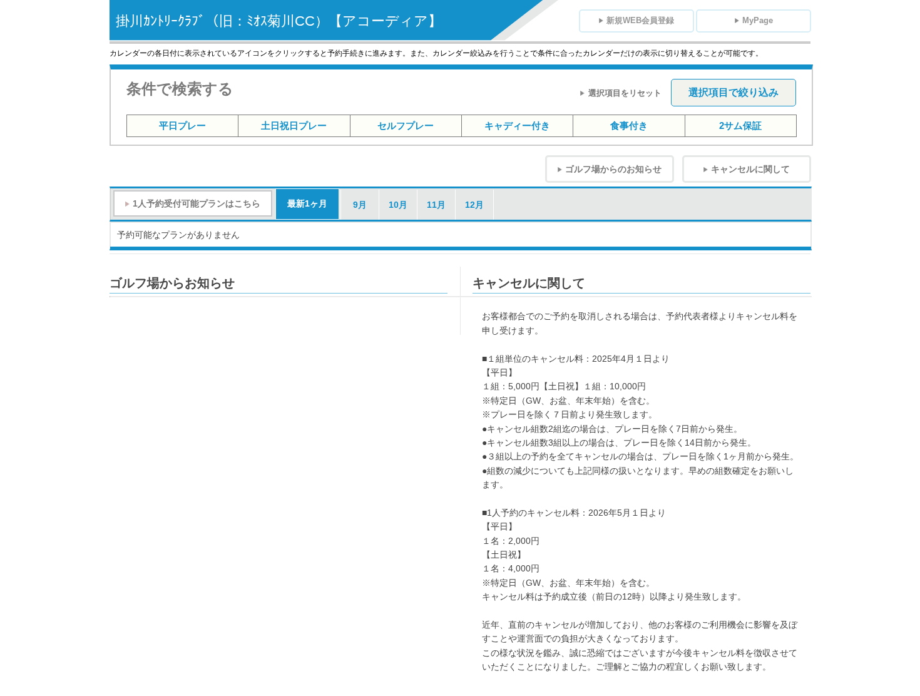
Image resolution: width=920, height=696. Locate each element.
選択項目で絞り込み (733, 92)
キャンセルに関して (750, 169)
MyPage (757, 20)
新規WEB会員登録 (640, 20)
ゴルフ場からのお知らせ (613, 169)
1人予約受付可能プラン (196, 203)
